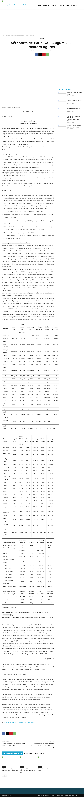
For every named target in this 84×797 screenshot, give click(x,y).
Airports (46, 5)
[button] (80, 5)
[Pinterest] (44, 54)
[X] (40, 54)
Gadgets (61, 5)
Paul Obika (33, 50)
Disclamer (53, 795)
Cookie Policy (46, 795)
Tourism (53, 5)
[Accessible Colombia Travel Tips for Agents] (62, 95)
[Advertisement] (42, 22)
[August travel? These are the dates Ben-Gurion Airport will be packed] (28, 762)
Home (39, 5)
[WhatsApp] (47, 54)
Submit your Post (71, 5)
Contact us (39, 795)
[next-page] (5, 776)
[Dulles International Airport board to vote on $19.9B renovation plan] (10, 762)
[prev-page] (3, 776)
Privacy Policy (60, 795)
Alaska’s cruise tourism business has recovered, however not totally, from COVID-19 (42, 745)
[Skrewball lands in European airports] (46, 762)
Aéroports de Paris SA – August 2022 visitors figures (19, 722)
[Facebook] (36, 54)
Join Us (77, 795)
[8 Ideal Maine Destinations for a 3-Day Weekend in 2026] (62, 110)
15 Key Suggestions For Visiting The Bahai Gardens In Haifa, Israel (13, 744)
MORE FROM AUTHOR (34, 753)
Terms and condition (69, 795)
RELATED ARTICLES (12, 753)
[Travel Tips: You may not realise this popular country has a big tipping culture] (62, 128)
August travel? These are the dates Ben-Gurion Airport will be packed (27, 770)
